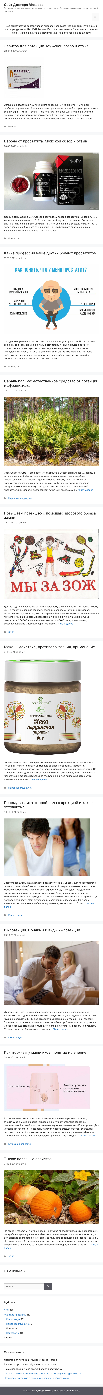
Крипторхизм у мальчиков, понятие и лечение (45, 1052)
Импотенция (15, 915)
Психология (12, 1333)
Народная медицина (20, 498)
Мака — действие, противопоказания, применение (49, 647)
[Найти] (48, 1286)
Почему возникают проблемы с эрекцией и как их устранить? (49, 804)
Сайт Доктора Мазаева (23, 5)
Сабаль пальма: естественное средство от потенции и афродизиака (51, 383)
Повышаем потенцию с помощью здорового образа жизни (50, 515)
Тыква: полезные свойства (28, 1159)
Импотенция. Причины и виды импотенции (42, 930)
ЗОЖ (11, 632)
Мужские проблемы (19, 1144)
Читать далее (85, 490)
